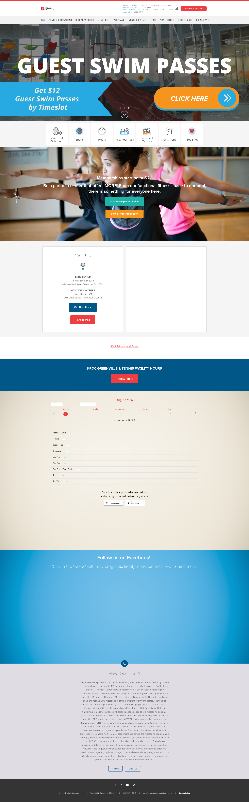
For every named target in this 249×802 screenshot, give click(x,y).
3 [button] (128, 108)
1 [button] (120, 108)
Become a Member (193, 8)
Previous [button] (7, 72)
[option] (124, 72)
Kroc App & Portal (84, 20)
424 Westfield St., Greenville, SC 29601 (101, 793)
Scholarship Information (124, 213)
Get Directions (83, 307)
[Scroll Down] (124, 114)
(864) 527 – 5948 (129, 793)
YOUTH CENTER (167, 20)
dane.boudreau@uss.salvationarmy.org (157, 793)
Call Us (115, 768)
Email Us (133, 768)
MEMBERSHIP (104, 20)
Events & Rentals (137, 20)
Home (43, 20)
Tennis (152, 20)
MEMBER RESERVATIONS (60, 20)
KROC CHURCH (185, 20)
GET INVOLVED (202, 20)
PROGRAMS (119, 20)
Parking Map (83, 319)
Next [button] (241, 72)
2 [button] (124, 108)
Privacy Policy (184, 793)
